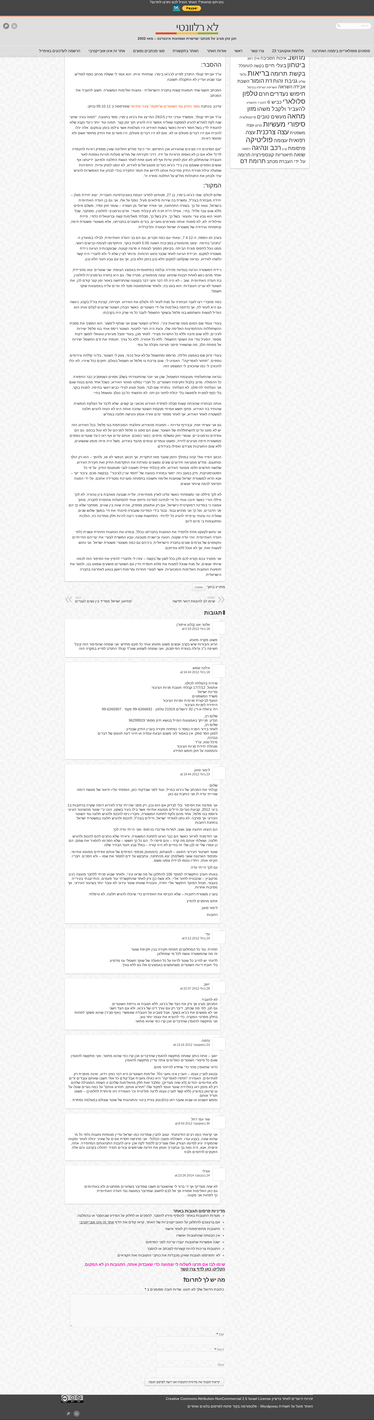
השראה (285, 86)
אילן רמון (254, 58)
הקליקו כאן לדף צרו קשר (202, 1269)
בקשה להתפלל (251, 66)
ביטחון (296, 65)
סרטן (258, 125)
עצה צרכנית (272, 132)
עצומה (281, 140)
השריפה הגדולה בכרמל (262, 87)
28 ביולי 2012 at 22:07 (195, 988)
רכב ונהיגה (266, 148)
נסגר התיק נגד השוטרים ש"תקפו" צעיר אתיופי (165, 106)
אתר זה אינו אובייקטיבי (107, 51)
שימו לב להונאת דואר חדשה (193, 599)
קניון (284, 149)
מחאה (296, 116)
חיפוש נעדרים (287, 93)
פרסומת (296, 148)
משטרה (199, 587)
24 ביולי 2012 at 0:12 (196, 938)
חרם (264, 94)
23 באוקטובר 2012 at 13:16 (191, 1045)
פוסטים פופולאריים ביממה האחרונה (341, 51)
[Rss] (14, 26)
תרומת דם (253, 161)
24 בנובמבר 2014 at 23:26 (192, 1175)
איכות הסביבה (273, 58)
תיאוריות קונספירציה (272, 154)
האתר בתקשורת (186, 51)
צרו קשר (257, 51)
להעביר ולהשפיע (256, 102)
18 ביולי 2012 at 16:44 (195, 672)
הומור (257, 80)
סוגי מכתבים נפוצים (149, 51)
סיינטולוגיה (247, 117)
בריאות (258, 73)
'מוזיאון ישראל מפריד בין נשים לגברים (103, 599)
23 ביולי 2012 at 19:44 (195, 774)
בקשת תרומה (287, 73)
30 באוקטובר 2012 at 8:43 (192, 1123)
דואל (220, 1349)
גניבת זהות (285, 81)
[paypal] (6, 26)
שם (221, 1334)
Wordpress (269, 1406)
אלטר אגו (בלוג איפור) (193, 625)
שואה (299, 154)
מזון (251, 108)
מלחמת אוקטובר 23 (288, 51)
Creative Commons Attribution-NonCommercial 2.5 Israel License (218, 1399)
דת (268, 81)
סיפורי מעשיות (284, 124)
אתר (220, 1365)
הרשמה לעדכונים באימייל (59, 51)
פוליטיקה (259, 140)
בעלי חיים (275, 65)
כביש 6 (274, 102)
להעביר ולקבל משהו (281, 109)
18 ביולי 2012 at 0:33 (196, 629)
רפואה (246, 149)
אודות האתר (216, 51)
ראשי (238, 51)
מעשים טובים (271, 116)
